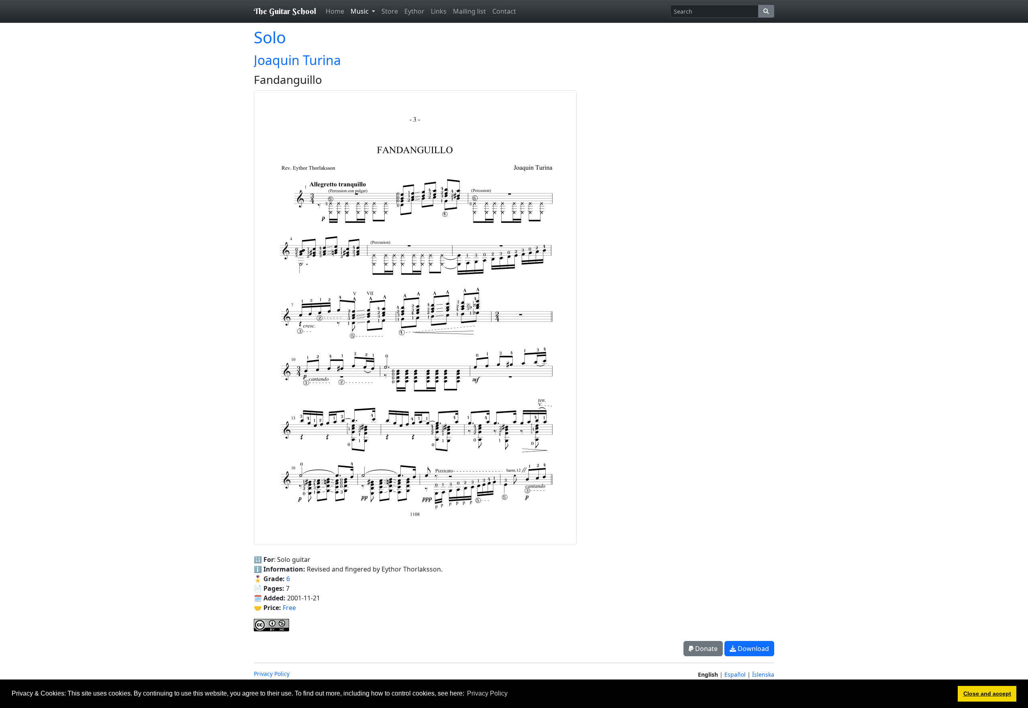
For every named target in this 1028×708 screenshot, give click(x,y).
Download (752, 648)
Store (389, 11)
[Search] (766, 11)
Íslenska (763, 674)
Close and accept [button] (987, 693)
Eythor (414, 11)
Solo (270, 37)
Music (360, 11)
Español (735, 674)
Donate (705, 648)
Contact (504, 11)
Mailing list (469, 11)
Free (289, 607)
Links (439, 11)
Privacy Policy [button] (487, 693)
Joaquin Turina (297, 60)
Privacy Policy (272, 673)
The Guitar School (285, 11)
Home (335, 11)
